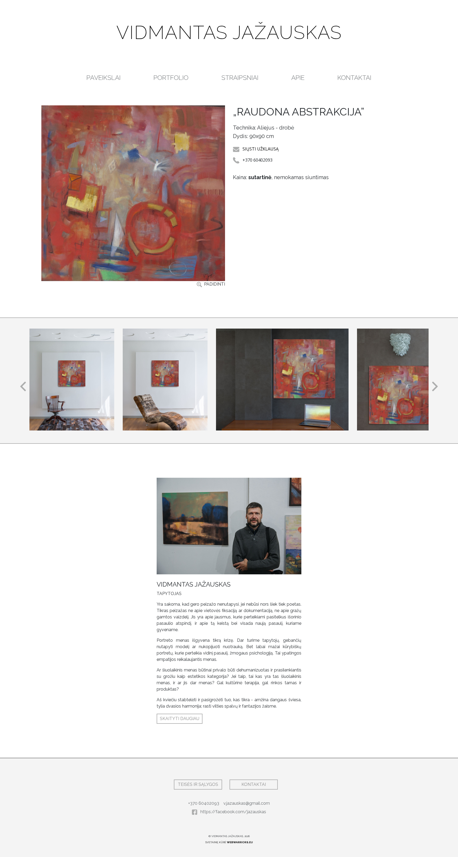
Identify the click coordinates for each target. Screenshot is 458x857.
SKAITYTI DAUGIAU (179, 718)
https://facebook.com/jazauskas (232, 811)
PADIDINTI (214, 284)
